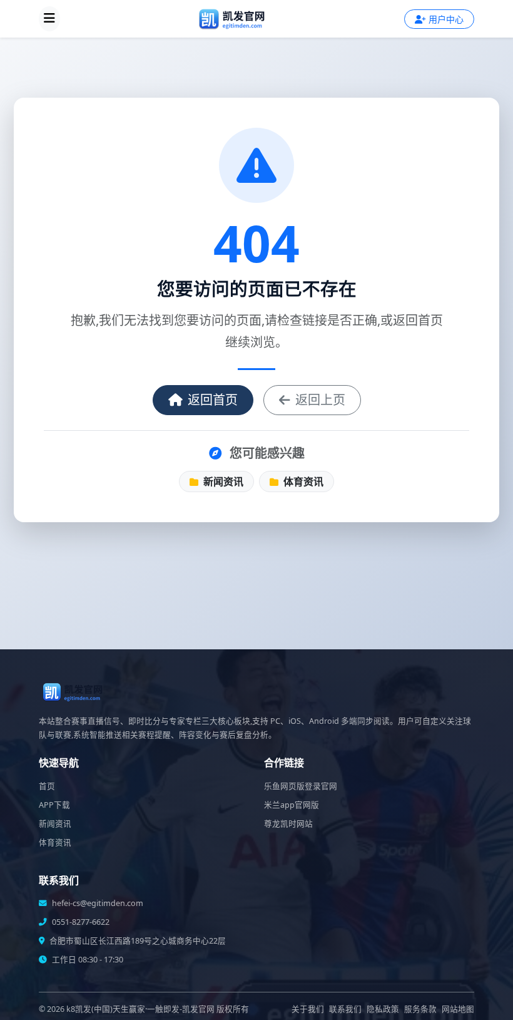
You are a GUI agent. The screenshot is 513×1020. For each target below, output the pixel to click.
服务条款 (420, 1009)
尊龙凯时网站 (288, 823)
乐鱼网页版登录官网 (300, 786)
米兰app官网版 (291, 805)
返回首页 (213, 399)
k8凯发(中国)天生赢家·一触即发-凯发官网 (140, 1009)
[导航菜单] (49, 18)
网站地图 (458, 1009)
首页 (47, 786)
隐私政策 (383, 1009)
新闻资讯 (222, 481)
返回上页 (320, 399)
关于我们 (308, 1009)
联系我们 (345, 1009)
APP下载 (54, 805)
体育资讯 (302, 481)
